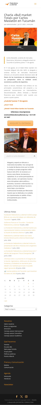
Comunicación (9, 367)
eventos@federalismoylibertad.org (16, 115)
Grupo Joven (8, 351)
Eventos (6, 344)
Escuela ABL (8, 347)
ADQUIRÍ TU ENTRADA (20, 123)
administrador (11, 24)
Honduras (7, 379)
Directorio (7, 329)
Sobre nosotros (9, 324)
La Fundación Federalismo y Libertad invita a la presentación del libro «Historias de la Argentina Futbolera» (20, 245)
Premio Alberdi (9, 356)
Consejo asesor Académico (13, 336)
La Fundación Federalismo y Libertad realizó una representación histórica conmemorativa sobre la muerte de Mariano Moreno (20, 230)
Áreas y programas (10, 326)
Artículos (30, 24)
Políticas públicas (10, 354)
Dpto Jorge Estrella (10, 349)
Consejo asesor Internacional (13, 331)
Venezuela (7, 376)
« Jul (5, 301)
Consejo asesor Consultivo (12, 333)
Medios (6, 365)
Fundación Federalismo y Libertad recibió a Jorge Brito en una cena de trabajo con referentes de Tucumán (20, 217)
